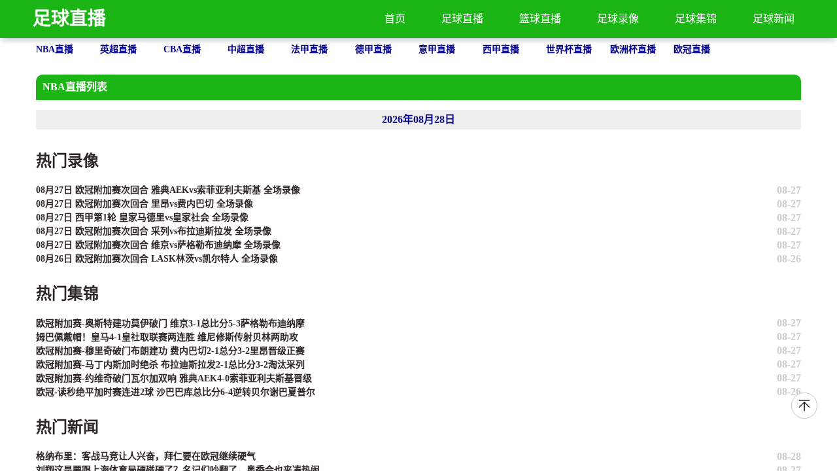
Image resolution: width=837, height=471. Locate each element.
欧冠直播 (692, 49)
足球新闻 (773, 18)
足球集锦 (696, 18)
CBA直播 (182, 49)
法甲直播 (309, 49)
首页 (394, 18)
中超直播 (246, 49)
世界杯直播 (569, 49)
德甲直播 (373, 49)
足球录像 (618, 18)
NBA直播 (54, 49)
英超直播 (118, 49)
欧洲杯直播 (633, 49)
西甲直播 (501, 49)
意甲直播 (436, 49)
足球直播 (69, 19)
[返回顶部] (804, 405)
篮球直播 (540, 18)
